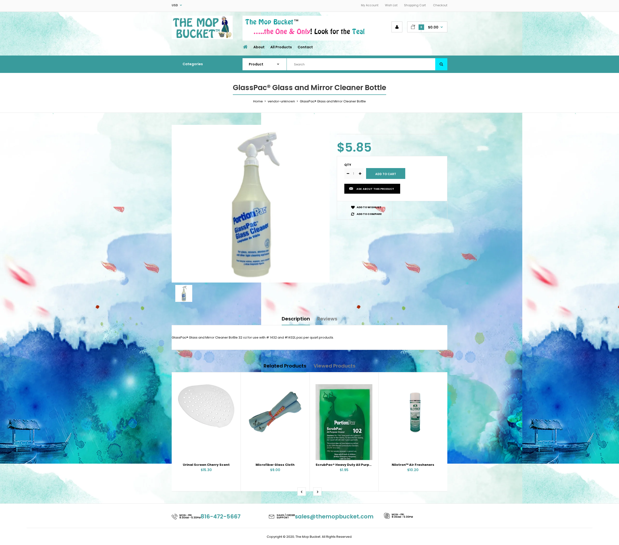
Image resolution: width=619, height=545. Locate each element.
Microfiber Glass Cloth (275, 464)
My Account (369, 5)
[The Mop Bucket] (202, 38)
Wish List (391, 5)
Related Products (285, 365)
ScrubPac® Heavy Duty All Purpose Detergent (355, 464)
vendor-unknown (281, 101)
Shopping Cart (415, 5)
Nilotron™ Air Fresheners (413, 464)
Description (296, 318)
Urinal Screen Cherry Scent (206, 464)
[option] (251, 204)
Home (258, 101)
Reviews (327, 318)
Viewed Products (334, 365)
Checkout (440, 5)
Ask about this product (375, 189)
